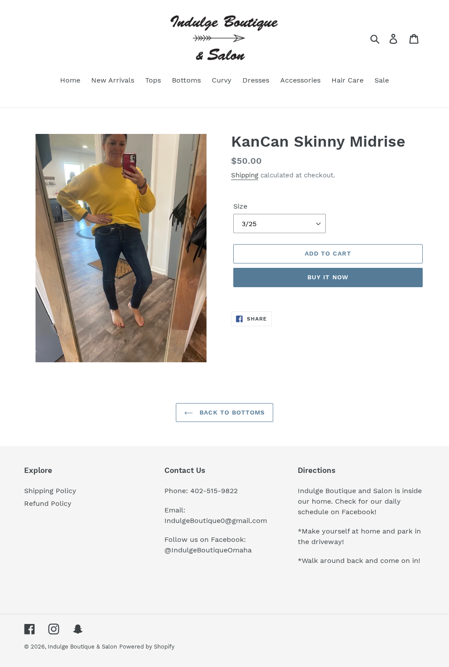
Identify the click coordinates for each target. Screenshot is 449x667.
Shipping (244, 175)
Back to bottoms (231, 412)
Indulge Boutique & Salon (82, 646)
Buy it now (328, 277)
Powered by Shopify (147, 646)
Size (240, 206)
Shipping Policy (50, 491)
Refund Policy (47, 503)
